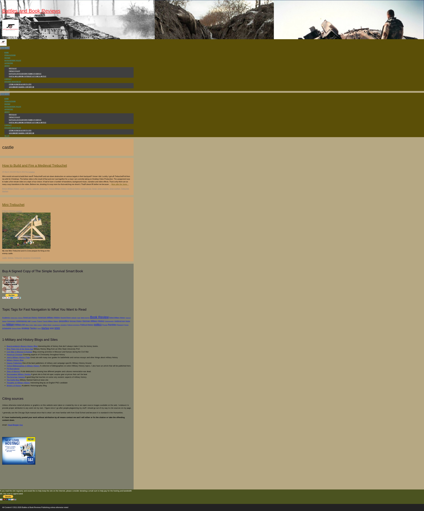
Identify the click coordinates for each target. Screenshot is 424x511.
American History (30, 317)
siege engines (103, 189)
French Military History (57, 189)
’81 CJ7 (6, 90)
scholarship (6, 328)
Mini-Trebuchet (13, 204)
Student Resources (12, 82)
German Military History (93, 321)
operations (63, 325)
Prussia (104, 325)
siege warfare (115, 189)
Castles (28, 189)
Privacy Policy (14, 71)
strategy (25, 328)
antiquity (74, 318)
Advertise (8, 63)
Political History (86, 325)
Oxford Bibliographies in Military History (23, 366)
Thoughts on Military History (18, 383)
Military (10, 324)
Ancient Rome (66, 318)
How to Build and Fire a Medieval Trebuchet (34, 165)
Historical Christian (14, 355)
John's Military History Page (18, 357)
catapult (35, 189)
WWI (52, 328)
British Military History (10, 189)
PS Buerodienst (13, 369)
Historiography (109, 321)
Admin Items (14, 317)
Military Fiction (29, 325)
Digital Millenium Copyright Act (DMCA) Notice (27, 77)
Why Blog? (13, 69)
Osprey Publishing (14, 363)
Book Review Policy (12, 61)
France (39, 321)
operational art (56, 325)
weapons (26, 258)
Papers (7, 58)
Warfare (5, 191)
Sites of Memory (13, 371)
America (20, 317)
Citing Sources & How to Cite (20, 84)
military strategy (38, 325)
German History (76, 321)
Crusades (34, 321)
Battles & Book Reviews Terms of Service (25, 74)
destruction (43, 189)
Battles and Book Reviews (31, 11)
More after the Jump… (120, 184)
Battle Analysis (85, 317)
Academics (6, 318)
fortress (10, 258)
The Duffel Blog (13, 380)
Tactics (33, 328)
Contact (7, 79)
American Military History (49, 317)
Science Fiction (16, 328)
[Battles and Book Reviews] (3, 45)
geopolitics (64, 321)
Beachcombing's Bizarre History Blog (22, 346)
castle (22, 189)
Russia (126, 325)
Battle (78, 317)
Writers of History (14, 386)
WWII (57, 328)
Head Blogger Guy (15, 425)
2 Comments (36, 258)
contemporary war (23, 321)
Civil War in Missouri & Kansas (19, 352)
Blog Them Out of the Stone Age (20, 349)
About (7, 66)
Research (120, 325)
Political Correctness (73, 325)
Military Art (20, 324)
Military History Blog (15, 360)
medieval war (86, 189)
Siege (94, 189)
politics (98, 324)
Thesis (39, 328)
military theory (47, 325)
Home (6, 53)
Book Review (99, 317)
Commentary (11, 321)
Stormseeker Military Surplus (19, 374)
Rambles (112, 325)
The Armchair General (16, 377)
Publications (10, 55)
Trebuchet (125, 189)
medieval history (73, 189)
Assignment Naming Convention (21, 87)
